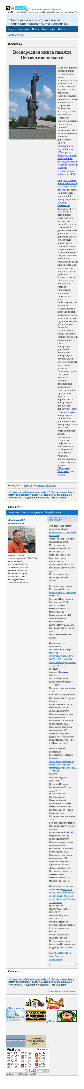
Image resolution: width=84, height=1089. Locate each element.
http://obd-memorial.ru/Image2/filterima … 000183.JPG (62, 662)
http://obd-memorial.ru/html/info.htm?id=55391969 (61, 656)
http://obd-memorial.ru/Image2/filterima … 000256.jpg (62, 767)
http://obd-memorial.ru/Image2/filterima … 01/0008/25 (62, 899)
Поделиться (55, 517)
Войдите (28, 485)
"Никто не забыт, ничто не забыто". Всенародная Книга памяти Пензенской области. (41, 493)
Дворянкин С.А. (17, 520)
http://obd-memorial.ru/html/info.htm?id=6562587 (61, 761)
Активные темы (16, 35)
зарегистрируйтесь (46, 485)
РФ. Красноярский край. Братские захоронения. (60, 956)
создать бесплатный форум (62, 991)
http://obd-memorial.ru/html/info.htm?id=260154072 (61, 892)
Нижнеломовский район (58, 495)
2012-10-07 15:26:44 (57, 518)
